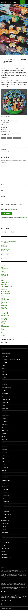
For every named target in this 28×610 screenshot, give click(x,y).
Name (2, 184)
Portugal (5, 461)
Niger (4, 378)
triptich (2, 332)
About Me (4, 554)
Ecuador (5, 532)
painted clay (5, 315)
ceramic (4, 274)
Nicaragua (5, 542)
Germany (5, 452)
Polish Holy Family (5, 257)
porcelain (3, 323)
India (3, 405)
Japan (4, 412)
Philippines (5, 424)
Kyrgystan (5, 415)
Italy (3, 455)
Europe (3, 436)
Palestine (5, 421)
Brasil (4, 526)
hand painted (5, 291)
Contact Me (4, 551)
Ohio (5, 517)
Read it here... (18, 597)
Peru (3, 545)
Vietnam (5, 433)
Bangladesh (6, 399)
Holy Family (5, 293)
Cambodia (5, 402)
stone (2, 330)
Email (2, 190)
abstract (3, 266)
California (7, 505)
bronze (2, 271)
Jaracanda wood (4, 296)
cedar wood (3, 272)
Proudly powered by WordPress (7, 608)
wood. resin (3, 335)
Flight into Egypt (6, 286)
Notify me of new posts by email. (9, 209)
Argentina (5, 523)
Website (3, 196)
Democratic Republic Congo (11, 359)
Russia (4, 427)
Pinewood (3, 321)
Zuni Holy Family (4, 245)
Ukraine (4, 474)
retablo (2, 329)
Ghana (4, 365)
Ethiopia (5, 362)
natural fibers (3, 307)
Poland (4, 458)
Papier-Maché (4, 319)
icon (2, 295)
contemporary (5, 282)
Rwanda (4, 384)
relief (2, 328)
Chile (4, 529)
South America (5, 520)
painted (4, 313)
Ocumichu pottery (4, 308)
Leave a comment (20, 64)
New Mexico (7, 514)
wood (2, 334)
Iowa (5, 508)
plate (2, 322)
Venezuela (5, 548)
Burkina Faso (6, 353)
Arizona (6, 501)
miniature (4, 305)
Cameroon (5, 356)
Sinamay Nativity (5, 150)
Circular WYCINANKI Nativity (7, 253)
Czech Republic (7, 443)
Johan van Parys (12, 64)
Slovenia (5, 467)
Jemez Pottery (3, 298)
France (4, 449)
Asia (2, 396)
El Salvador (6, 536)
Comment (3, 165)
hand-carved (4, 289)
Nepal (4, 418)
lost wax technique (4, 302)
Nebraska (7, 511)
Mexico (4, 486)
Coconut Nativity (5, 144)
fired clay (4, 284)
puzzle (2, 325)
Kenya (4, 368)
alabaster (2, 267)
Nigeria (4, 381)
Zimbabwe (5, 393)
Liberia (4, 371)
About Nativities (6, 557)
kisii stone (3, 301)
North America (7, 57)
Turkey (4, 470)
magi (1, 303)
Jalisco (6, 489)
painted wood (4, 318)
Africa (3, 350)
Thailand (5, 430)
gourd (2, 288)
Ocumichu (7, 495)
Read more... (11, 576)
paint (2, 311)
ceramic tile (3, 276)
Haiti (2, 57)
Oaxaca (6, 492)
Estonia (4, 446)
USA (3, 498)
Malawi (4, 374)
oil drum (2, 309)
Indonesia (5, 409)
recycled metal (5, 326)
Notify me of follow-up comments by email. (11, 204)
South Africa (6, 387)
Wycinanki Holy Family (5, 249)
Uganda (4, 390)
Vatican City (6, 477)
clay (2, 280)
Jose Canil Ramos (5, 299)
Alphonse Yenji (4, 268)
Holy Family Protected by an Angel (8, 241)
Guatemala (5, 539)
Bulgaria (5, 439)
